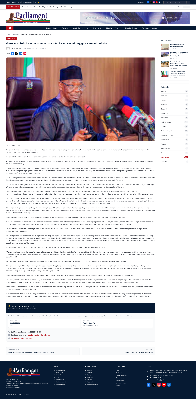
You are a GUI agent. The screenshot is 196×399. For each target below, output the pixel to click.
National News (166, 122)
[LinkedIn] (159, 2)
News (55, 28)
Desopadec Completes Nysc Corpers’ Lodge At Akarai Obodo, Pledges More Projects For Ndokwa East (179, 63)
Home (48, 28)
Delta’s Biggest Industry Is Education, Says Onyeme (177, 45)
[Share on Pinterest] (25, 53)
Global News (165, 109)
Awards (117, 28)
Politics (163, 144)
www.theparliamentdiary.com (22, 338)
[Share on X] (16, 53)
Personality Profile (167, 135)
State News (15, 34)
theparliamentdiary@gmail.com (38, 335)
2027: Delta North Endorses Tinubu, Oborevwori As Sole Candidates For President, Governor (177, 73)
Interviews (97, 28)
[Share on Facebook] (12, 53)
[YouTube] (157, 2)
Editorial (109, 28)
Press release (165, 148)
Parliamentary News (167, 131)
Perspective (165, 140)
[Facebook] (148, 2)
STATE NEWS (11, 38)
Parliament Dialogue (149, 28)
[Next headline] (188, 7)
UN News (164, 161)
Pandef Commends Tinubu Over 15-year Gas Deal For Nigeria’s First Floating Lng (47, 7)
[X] (151, 2)
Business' (164, 96)
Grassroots (164, 113)
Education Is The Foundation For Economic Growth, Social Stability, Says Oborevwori (179, 54)
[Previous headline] (184, 7)
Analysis (76, 28)
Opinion (85, 28)
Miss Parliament (131, 28)
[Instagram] (154, 2)
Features (65, 28)
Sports (163, 153)
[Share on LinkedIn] (20, 53)
